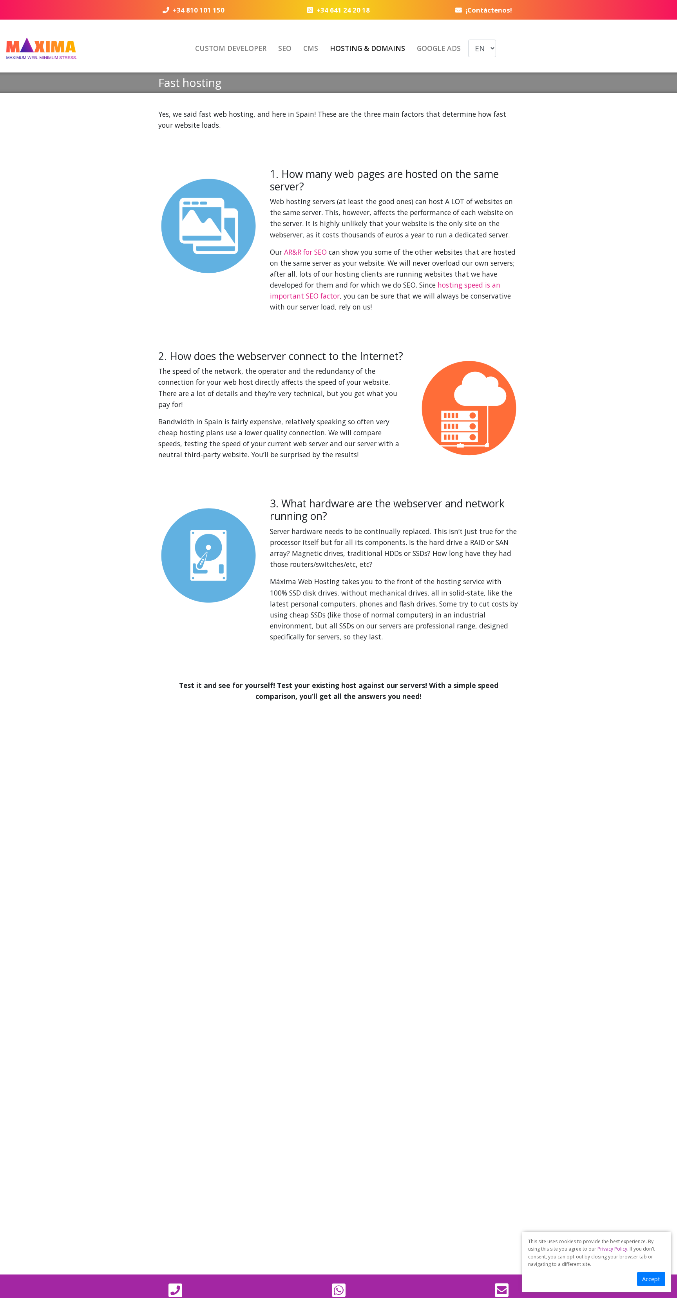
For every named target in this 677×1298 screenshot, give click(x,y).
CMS (310, 48)
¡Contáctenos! (488, 9)
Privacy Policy (612, 1249)
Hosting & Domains (367, 48)
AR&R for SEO (305, 252)
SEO (284, 48)
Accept (651, 1279)
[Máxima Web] (41, 48)
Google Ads (439, 48)
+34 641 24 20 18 (343, 9)
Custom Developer (230, 48)
